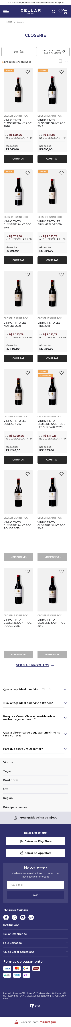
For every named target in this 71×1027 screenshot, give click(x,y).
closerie (20, 22)
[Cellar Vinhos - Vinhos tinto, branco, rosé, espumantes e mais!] (30, 11)
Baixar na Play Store (38, 841)
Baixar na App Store (38, 853)
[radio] (60, 61)
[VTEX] (35, 1006)
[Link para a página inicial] (9, 22)
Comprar (18, 158)
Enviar (35, 895)
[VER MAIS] (35, 665)
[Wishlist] (59, 11)
